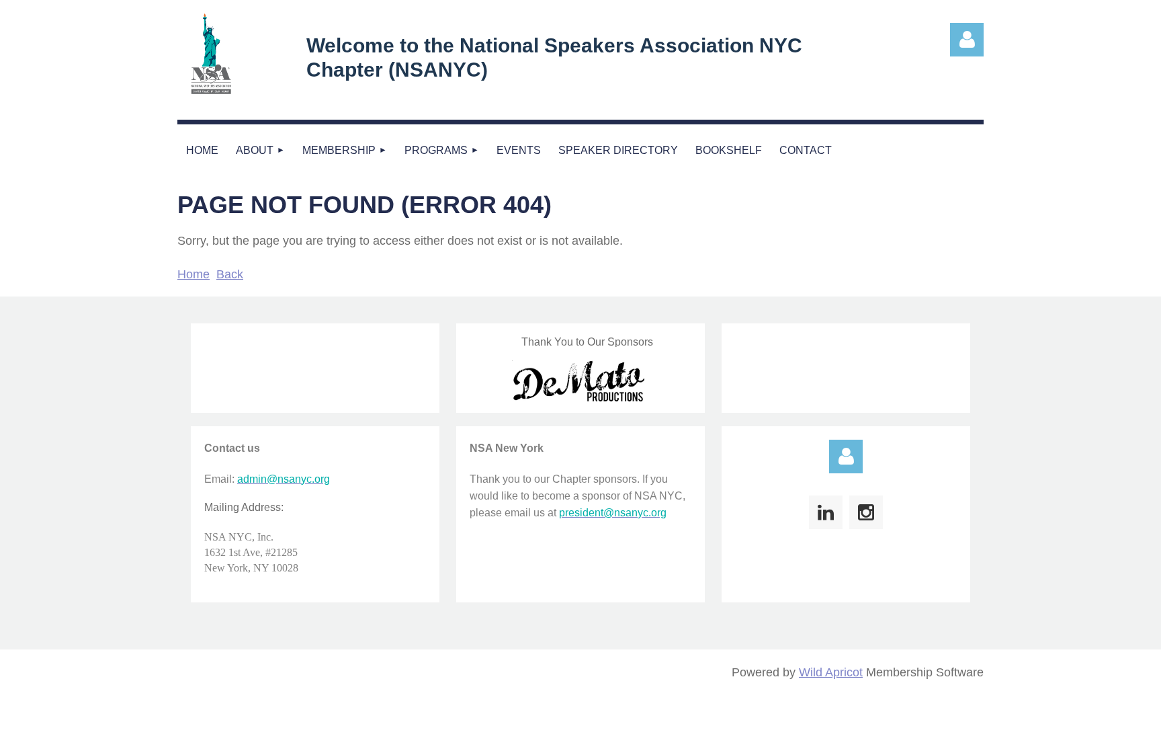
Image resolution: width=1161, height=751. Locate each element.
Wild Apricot (831, 672)
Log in (846, 456)
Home (193, 274)
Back (229, 274)
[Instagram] (866, 512)
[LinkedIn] (826, 512)
